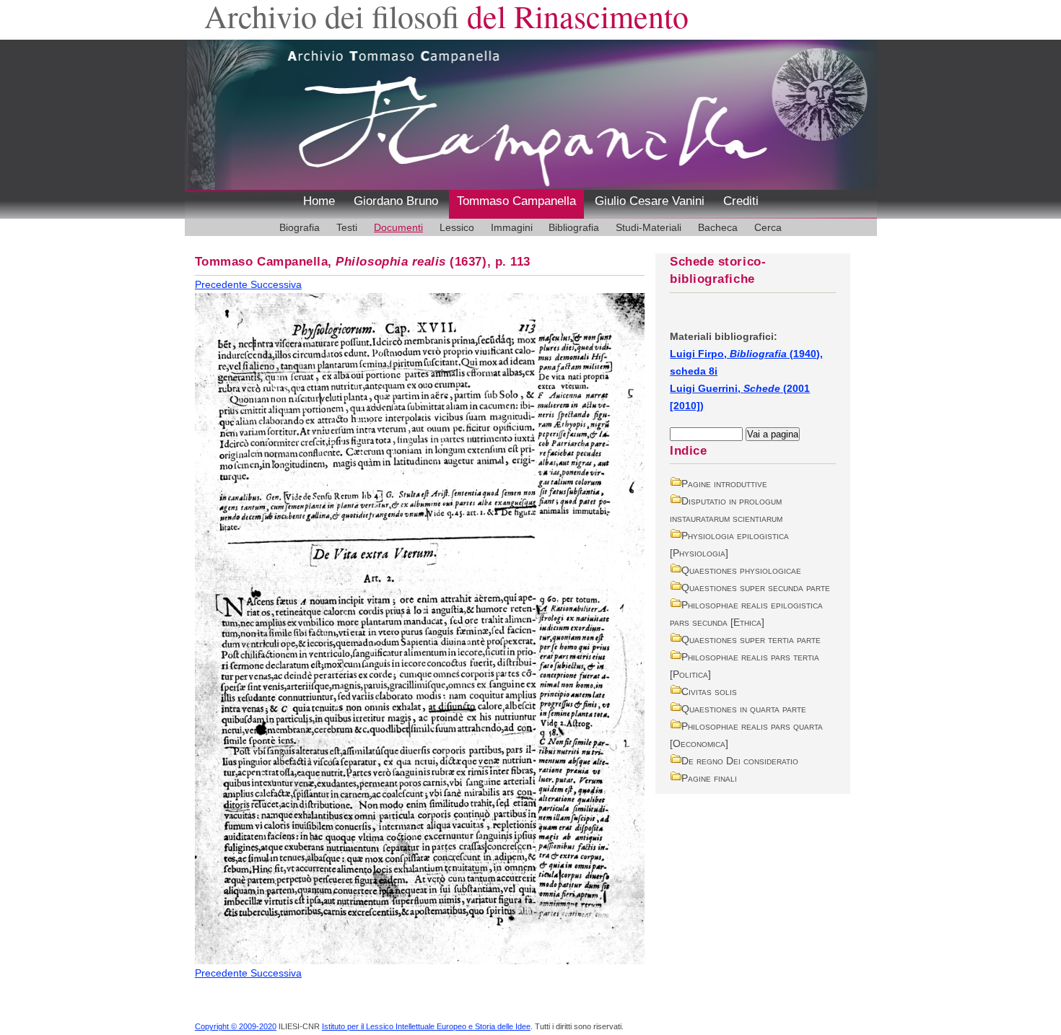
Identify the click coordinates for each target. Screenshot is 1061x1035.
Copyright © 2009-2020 (235, 1026)
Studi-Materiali (648, 227)
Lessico (457, 227)
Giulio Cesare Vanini (649, 201)
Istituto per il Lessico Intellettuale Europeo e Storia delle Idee (426, 1026)
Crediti (741, 201)
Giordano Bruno (396, 201)
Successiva (276, 284)
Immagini (512, 227)
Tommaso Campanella (516, 201)
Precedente (222, 284)
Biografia (299, 227)
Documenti (398, 227)
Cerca (768, 227)
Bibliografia (574, 227)
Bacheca (718, 227)
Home (319, 201)
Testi (346, 227)
